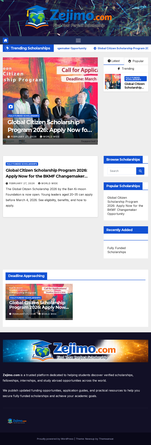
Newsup (90, 438)
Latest (115, 61)
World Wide (51, 136)
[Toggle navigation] (78, 40)
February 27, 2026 (24, 136)
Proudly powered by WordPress (55, 438)
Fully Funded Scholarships (24, 116)
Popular (138, 61)
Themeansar (106, 438)
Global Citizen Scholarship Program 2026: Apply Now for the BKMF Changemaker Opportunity (46, 176)
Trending (127, 68)
